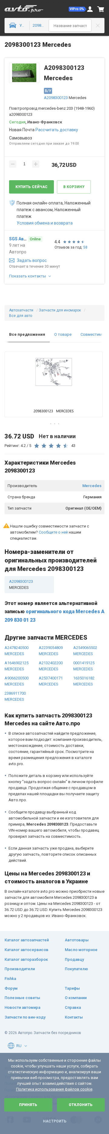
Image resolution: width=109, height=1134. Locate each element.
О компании (76, 997)
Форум (11, 988)
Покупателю (76, 969)
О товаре (62, 334)
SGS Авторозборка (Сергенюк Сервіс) (18, 238)
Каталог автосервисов (26, 949)
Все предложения (27, 334)
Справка (73, 1007)
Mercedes (91, 485)
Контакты (74, 1017)
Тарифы (72, 988)
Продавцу (74, 959)
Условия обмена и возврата (45, 223)
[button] (77, 9)
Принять (28, 1105)
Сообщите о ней (53, 532)
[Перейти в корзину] (100, 9)
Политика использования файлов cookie (54, 1089)
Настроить (54, 1121)
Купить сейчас (31, 187)
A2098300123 (56, 97)
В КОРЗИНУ (73, 187)
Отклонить (81, 1105)
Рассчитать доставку (56, 129)
